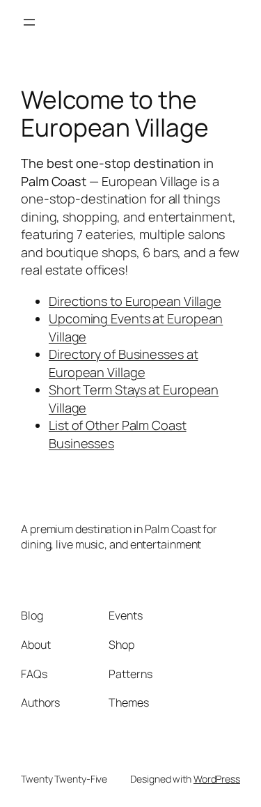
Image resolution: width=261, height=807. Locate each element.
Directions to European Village (135, 301)
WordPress (216, 778)
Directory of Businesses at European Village (123, 363)
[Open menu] (29, 22)
